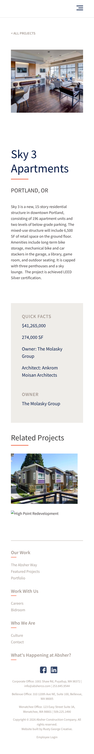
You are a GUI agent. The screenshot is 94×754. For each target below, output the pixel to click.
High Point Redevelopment (38, 516)
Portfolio (18, 577)
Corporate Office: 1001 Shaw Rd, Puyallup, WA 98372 (46, 681)
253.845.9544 (61, 686)
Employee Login (47, 737)
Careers (17, 603)
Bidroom (18, 609)
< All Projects (23, 33)
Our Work (20, 553)
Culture (17, 635)
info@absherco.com (37, 686)
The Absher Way (24, 564)
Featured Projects (25, 571)
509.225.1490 (62, 712)
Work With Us (24, 591)
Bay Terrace (34, 490)
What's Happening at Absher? (41, 655)
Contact (17, 641)
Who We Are (23, 623)
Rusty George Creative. (58, 729)
